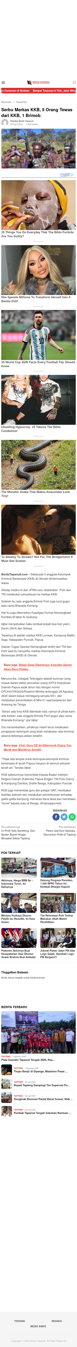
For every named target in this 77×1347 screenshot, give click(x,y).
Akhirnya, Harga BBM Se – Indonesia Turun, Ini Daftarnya (17, 884)
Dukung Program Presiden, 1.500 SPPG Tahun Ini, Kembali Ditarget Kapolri (56, 883)
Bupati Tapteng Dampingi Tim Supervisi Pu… (42, 1085)
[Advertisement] (38, 38)
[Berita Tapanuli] (38, 82)
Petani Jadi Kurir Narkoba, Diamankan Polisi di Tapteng (60, 830)
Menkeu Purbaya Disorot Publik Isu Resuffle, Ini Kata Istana (18, 919)
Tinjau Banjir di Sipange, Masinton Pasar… (40, 1071)
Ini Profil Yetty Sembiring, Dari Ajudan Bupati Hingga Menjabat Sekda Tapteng (18, 832)
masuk (19, 977)
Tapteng (6, 1056)
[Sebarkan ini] (56, 817)
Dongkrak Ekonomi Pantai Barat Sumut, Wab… (43, 1099)
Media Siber (38, 1326)
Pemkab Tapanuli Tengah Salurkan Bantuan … (42, 1112)
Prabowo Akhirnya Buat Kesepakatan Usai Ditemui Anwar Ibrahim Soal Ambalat (18, 954)
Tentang (19, 1321)
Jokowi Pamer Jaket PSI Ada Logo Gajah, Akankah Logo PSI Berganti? (57, 954)
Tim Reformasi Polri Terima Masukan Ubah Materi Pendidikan (56, 919)
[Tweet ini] (64, 817)
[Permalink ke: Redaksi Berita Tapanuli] (4, 122)
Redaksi (57, 1321)
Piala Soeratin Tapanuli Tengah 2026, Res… (28, 1059)
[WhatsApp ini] (72, 817)
